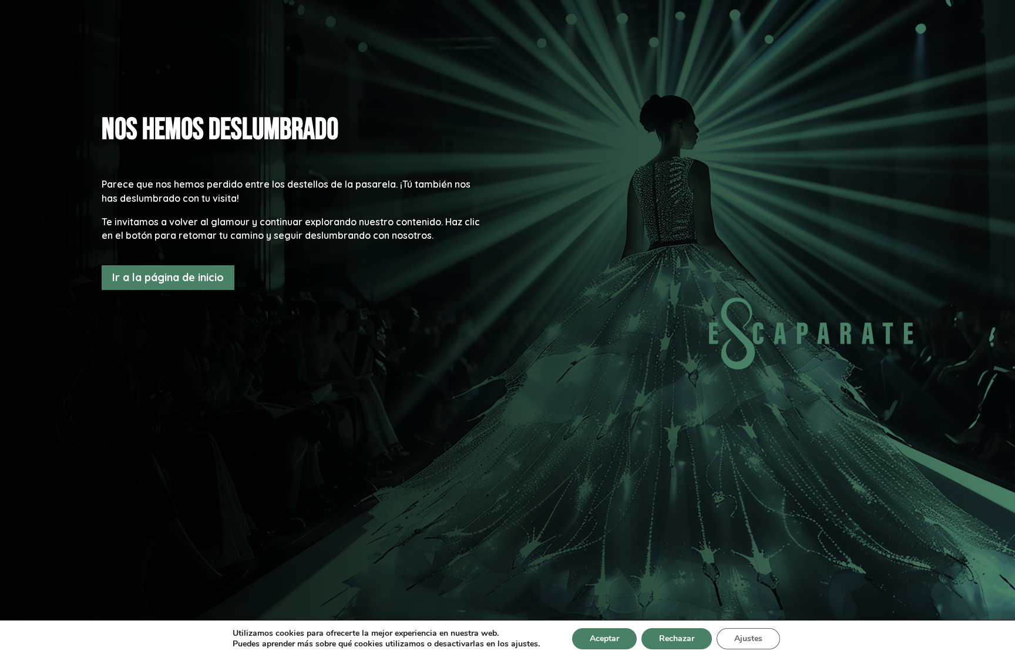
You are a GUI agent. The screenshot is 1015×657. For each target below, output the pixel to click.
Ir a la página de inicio (168, 277)
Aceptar (604, 638)
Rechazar (676, 638)
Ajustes (748, 638)
